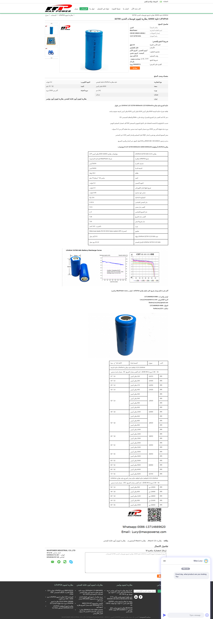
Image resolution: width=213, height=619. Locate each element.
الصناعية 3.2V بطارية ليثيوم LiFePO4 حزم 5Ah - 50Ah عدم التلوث (60, 598)
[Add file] (207, 615)
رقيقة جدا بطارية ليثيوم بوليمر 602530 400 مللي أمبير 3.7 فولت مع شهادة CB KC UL (119, 603)
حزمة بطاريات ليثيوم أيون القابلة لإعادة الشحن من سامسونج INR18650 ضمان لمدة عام (91, 599)
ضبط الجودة (116, 9)
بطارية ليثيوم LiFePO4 (66, 15)
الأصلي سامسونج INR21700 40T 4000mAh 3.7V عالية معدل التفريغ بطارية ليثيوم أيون (90, 605)
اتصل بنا (126, 9)
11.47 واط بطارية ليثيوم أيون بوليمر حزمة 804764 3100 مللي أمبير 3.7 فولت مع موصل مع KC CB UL (119, 592)
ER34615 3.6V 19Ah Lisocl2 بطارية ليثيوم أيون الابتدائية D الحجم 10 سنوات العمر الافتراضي (91, 611)
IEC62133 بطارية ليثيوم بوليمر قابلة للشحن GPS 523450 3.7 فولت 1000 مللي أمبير (120, 609)
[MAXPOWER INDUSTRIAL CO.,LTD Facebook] (141, 597)
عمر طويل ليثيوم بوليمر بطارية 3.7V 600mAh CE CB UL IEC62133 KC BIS (119, 598)
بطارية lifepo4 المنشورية (137, 541)
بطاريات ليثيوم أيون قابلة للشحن (90, 585)
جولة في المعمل (103, 9)
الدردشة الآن (136, 9)
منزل (76, 9)
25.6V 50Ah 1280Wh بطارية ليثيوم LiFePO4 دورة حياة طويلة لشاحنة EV (61, 602)
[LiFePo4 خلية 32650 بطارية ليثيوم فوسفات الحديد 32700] (93, 47)
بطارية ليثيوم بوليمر (124, 585)
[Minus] (164, 560)
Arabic (166, 1)
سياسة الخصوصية (145, 617)
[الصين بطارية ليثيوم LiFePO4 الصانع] (59, 8)
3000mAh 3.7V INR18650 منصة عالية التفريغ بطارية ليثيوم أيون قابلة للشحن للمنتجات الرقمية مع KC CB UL (91, 592)
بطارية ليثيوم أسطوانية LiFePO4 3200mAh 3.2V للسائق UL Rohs (62, 607)
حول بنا (92, 9)
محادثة (135, 68)
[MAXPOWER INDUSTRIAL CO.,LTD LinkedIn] (136, 597)
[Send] (164, 615)
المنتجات (84, 9)
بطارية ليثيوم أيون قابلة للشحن (114, 541)
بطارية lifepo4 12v (155, 541)
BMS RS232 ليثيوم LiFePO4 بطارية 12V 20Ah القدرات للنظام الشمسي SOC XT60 (60, 592)
